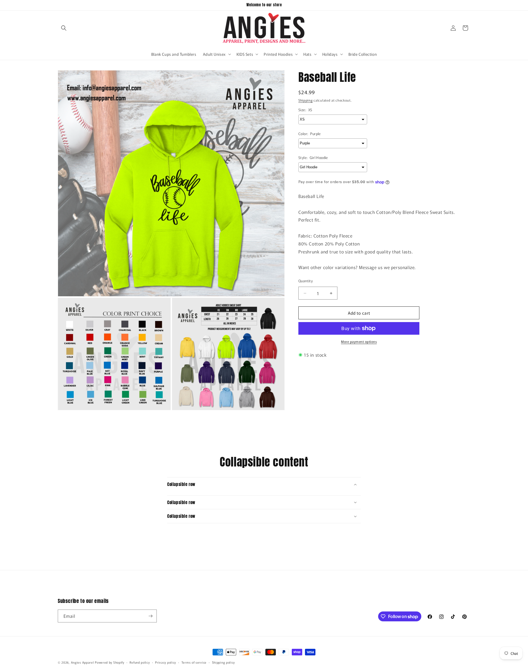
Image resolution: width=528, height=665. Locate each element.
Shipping (305, 100)
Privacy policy (165, 662)
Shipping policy (223, 662)
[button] (64, 28)
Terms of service (194, 662)
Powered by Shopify (109, 662)
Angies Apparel (82, 662)
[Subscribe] (150, 616)
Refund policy (140, 662)
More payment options (359, 341)
